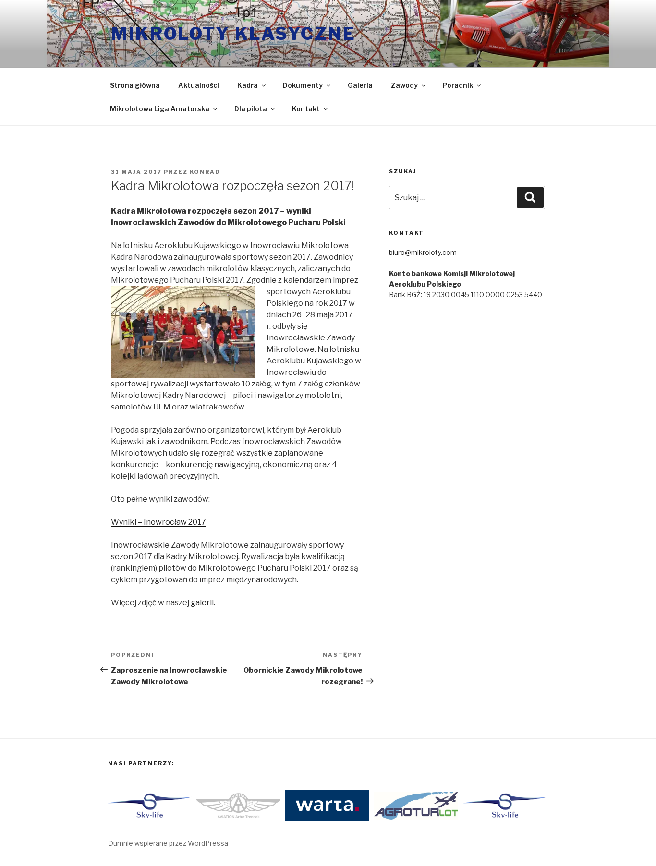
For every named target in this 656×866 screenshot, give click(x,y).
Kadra (247, 85)
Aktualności (198, 85)
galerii (202, 602)
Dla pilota (250, 109)
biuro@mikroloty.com (423, 252)
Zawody (404, 85)
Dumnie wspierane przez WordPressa (168, 843)
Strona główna (135, 85)
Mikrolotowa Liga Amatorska (159, 109)
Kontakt (306, 109)
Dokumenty (303, 85)
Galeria (360, 85)
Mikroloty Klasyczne (233, 33)
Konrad (205, 171)
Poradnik (458, 85)
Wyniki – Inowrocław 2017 (158, 522)
